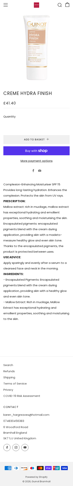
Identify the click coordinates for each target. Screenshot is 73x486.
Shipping (9, 377)
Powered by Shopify (36, 477)
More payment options (37, 161)
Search (8, 365)
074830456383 (13, 421)
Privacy (8, 390)
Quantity (9, 116)
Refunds (9, 371)
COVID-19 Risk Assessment (21, 396)
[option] (36, 48)
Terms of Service (15, 383)
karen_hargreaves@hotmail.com (26, 415)
